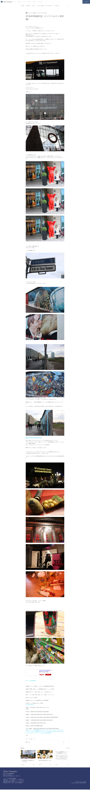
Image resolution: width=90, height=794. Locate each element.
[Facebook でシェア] (26, 746)
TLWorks (84, 789)
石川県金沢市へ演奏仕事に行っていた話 (28, 768)
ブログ (27, 742)
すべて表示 (67, 755)
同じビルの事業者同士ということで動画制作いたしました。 (62, 760)
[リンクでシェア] (33, 746)
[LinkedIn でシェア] (31, 746)
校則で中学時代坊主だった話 (45, 767)
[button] (68, 5)
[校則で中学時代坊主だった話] (45, 761)
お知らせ (33, 5)
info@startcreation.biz (12, 785)
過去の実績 (28, 5)
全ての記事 (22, 5)
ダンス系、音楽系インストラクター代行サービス (45, 5)
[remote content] (45, 676)
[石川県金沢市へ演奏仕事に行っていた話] (28, 761)
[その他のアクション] (63, 13)
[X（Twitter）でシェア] (28, 746)
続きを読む (57, 5)
